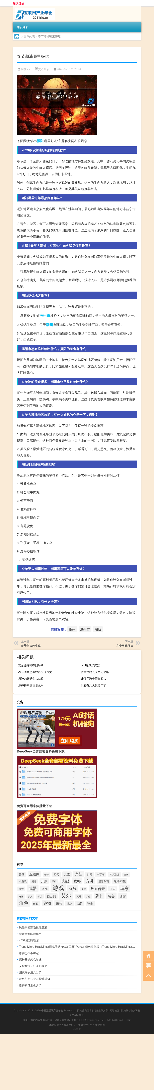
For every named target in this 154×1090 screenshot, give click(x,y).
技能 (65, 880)
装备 (111, 895)
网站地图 (114, 1010)
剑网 (89, 874)
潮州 (49, 324)
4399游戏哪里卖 (29, 940)
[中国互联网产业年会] (34, 8)
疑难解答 (126, 1010)
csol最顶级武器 (90, 665)
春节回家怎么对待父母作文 (35, 672)
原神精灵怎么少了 (30, 985)
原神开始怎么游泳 (30, 959)
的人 (30, 896)
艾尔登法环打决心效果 (33, 966)
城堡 (126, 874)
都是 (80, 903)
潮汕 (40, 140)
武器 (32, 888)
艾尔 (66, 895)
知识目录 (18, 3)
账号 (59, 903)
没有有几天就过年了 (93, 685)
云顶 (21, 874)
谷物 (47, 903)
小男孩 (77, 1029)
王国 (113, 889)
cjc (28, 69)
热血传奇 (98, 888)
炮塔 (83, 889)
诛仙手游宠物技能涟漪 (33, 927)
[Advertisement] (77, 1062)
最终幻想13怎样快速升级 (34, 979)
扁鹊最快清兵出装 (30, 972)
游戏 (58, 887)
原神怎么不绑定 (29, 953)
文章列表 (29, 36)
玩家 (124, 888)
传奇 (46, 874)
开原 (44, 881)
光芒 (78, 873)
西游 (123, 896)
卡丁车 (101, 874)
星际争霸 (103, 881)
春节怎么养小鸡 (31, 646)
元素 (67, 874)
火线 (73, 888)
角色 (23, 902)
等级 (39, 896)
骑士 (90, 903)
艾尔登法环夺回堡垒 (31, 665)
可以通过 (114, 874)
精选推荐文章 (100, 1010)
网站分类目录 (84, 1010)
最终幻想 (120, 881)
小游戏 (23, 881)
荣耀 (88, 896)
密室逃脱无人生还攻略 (95, 672)
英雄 (78, 896)
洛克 (45, 889)
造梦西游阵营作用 (30, 934)
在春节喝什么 (124, 646)
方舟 (90, 881)
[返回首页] (147, 955)
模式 (21, 889)
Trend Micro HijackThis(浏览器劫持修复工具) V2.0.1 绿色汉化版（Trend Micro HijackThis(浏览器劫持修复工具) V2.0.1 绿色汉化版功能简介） (78, 947)
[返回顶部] (147, 975)
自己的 (51, 896)
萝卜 (99, 895)
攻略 (77, 880)
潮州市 (45, 315)
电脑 (21, 896)
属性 (33, 881)
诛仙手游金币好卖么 (93, 678)
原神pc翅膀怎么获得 (31, 678)
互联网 (34, 874)
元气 (56, 874)
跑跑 (69, 903)
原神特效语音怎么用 (31, 685)
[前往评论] (147, 965)
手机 (54, 881)
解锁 (35, 903)
